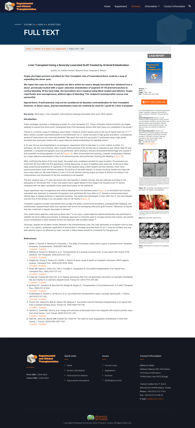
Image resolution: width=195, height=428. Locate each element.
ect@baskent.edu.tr (155, 399)
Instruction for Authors (77, 375)
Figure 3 (85, 199)
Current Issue (111, 365)
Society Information (76, 370)
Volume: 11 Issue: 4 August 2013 (50, 49)
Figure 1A (68, 153)
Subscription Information (78, 380)
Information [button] (151, 6)
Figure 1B (118, 156)
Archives (135, 6)
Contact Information (174, 6)
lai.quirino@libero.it (150, 144)
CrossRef (33, 249)
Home (108, 6)
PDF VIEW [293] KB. (155, 102)
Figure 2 (101, 190)
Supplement (121, 6)
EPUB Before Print (113, 380)
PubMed (42, 249)
